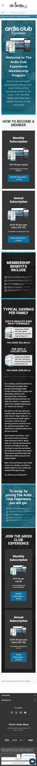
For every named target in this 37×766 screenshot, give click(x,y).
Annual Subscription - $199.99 (18, 239)
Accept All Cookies (18, 763)
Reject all (18, 759)
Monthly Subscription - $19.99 (18, 178)
